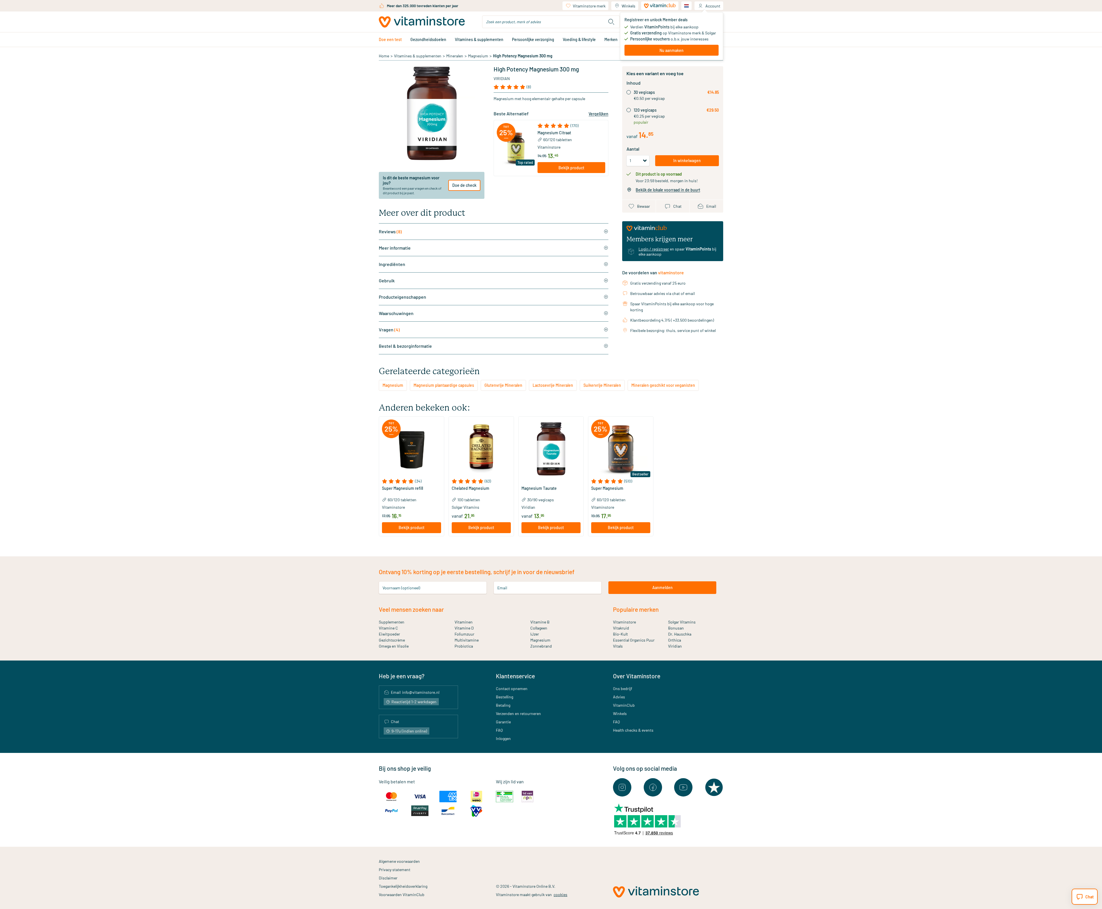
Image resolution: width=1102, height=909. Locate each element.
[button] (571, 125)
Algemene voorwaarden (399, 861)
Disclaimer (388, 877)
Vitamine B (540, 621)
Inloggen (503, 738)
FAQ (499, 730)
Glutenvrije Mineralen (503, 385)
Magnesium (478, 55)
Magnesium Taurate (539, 488)
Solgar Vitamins (682, 621)
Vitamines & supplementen (479, 39)
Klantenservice (515, 675)
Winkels (628, 5)
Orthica (674, 640)
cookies (560, 894)
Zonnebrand (541, 646)
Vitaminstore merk (589, 5)
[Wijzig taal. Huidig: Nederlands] (686, 5)
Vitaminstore (549, 147)
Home (384, 55)
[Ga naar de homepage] (422, 22)
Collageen (538, 628)
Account (712, 5)
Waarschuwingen (396, 313)
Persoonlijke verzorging (533, 39)
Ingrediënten (392, 264)
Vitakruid (621, 628)
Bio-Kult (620, 634)
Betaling (503, 705)
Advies (619, 696)
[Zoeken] (611, 22)
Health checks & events (633, 730)
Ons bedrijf (622, 688)
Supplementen (391, 621)
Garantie (503, 721)
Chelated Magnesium (470, 488)
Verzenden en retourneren (518, 713)
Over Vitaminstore (636, 675)
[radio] (628, 92)
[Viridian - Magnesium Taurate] (551, 449)
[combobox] (551, 21)
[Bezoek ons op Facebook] (653, 787)
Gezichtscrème (392, 640)
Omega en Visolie (394, 646)
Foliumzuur (464, 634)
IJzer (534, 634)
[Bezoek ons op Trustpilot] (714, 787)
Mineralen (454, 55)
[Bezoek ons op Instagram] (622, 787)
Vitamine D (464, 628)
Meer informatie (395, 247)
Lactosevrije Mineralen (553, 385)
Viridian (502, 78)
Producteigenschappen (402, 297)
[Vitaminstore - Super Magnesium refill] (411, 449)
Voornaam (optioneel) (401, 587)
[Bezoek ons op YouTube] (683, 787)
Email (502, 587)
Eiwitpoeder (389, 634)
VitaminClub (624, 705)
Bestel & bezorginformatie (405, 346)
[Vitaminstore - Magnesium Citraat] (516, 148)
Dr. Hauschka (679, 634)
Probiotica (464, 646)
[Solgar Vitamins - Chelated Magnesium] (481, 449)
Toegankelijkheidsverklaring (403, 886)
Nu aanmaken (671, 50)
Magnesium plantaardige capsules (444, 385)
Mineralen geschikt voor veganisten (663, 385)
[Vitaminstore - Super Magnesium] (620, 449)
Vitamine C (388, 628)
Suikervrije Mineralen (602, 385)
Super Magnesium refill (402, 488)
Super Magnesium (607, 488)
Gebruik (387, 280)
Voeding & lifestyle (579, 39)
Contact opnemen (511, 688)
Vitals (618, 646)
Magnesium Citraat (554, 133)
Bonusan (676, 628)
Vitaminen (464, 621)
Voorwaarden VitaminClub (401, 894)
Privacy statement (394, 869)
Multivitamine (467, 640)
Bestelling (504, 696)
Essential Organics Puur (634, 640)
